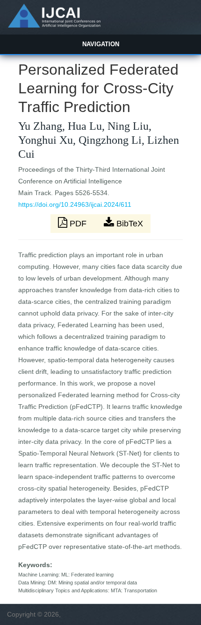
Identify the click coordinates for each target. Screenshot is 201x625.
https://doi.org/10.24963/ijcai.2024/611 (74, 204)
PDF (78, 223)
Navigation (100, 44)
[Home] (54, 25)
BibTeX (128, 223)
